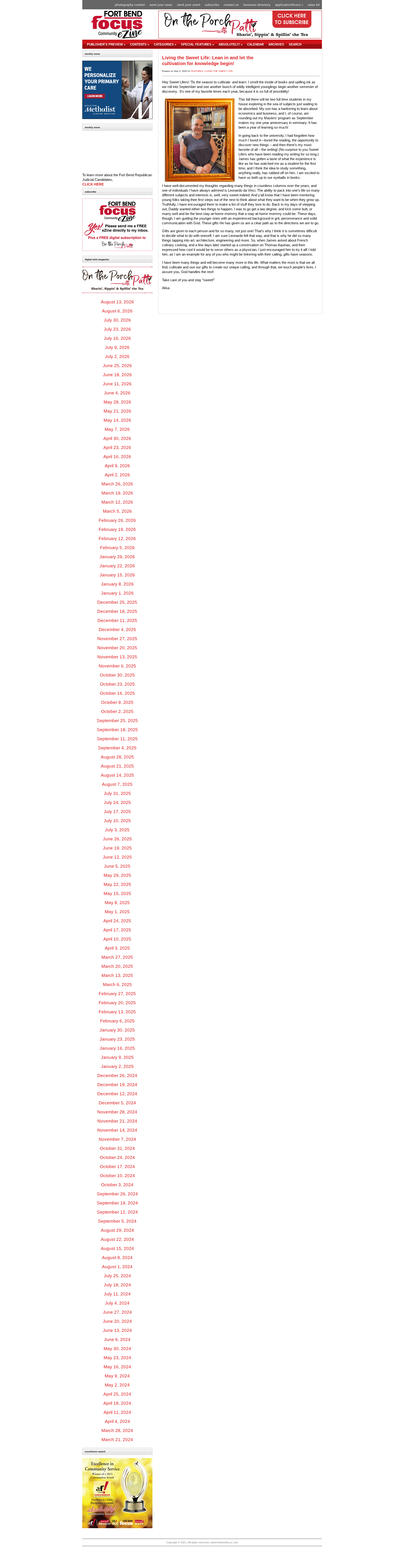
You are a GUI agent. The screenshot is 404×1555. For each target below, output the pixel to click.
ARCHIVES (276, 44)
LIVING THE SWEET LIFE (219, 71)
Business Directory (256, 5)
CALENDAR (255, 44)
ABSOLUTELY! (230, 44)
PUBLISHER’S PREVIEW (106, 44)
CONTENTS (139, 44)
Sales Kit (314, 5)
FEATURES (197, 71)
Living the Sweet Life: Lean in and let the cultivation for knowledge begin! (207, 60)
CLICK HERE (93, 184)
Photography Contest (130, 5)
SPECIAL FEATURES (197, 44)
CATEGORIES (165, 44)
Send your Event (188, 5)
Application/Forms (289, 5)
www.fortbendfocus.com (224, 1542)
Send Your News (160, 5)
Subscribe (212, 5)
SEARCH (295, 44)
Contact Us (231, 5)
